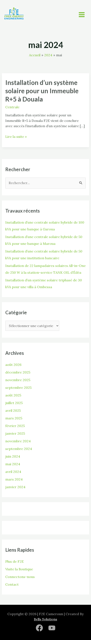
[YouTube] (51, 628)
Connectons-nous (20, 577)
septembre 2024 (18, 449)
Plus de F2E (14, 561)
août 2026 (13, 364)
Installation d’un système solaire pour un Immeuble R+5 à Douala (42, 91)
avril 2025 (13, 410)
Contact (12, 584)
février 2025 (15, 426)
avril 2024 (13, 471)
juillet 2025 (14, 403)
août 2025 (13, 395)
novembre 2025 (17, 380)
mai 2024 (12, 464)
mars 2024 (14, 479)
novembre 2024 (18, 441)
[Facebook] (39, 628)
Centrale (12, 107)
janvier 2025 (15, 433)
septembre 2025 (18, 387)
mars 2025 (13, 418)
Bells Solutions (45, 619)
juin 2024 (12, 456)
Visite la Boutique (19, 569)
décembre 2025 (17, 372)
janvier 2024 (15, 487)
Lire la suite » (16, 136)
